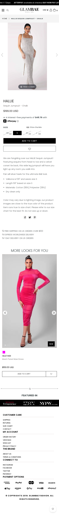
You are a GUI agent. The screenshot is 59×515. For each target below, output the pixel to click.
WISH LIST (7, 443)
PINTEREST (7, 474)
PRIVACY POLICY (9, 446)
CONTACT (7, 429)
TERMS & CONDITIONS (12, 457)
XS (7, 133)
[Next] (52, 302)
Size (22, 127)
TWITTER (6, 471)
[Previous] (7, 302)
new (51, 344)
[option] (28, 315)
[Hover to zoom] (29, 56)
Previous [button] (5, 313)
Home (4, 18)
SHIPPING (6, 420)
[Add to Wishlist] (29, 149)
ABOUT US (7, 454)
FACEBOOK (7, 468)
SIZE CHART (8, 426)
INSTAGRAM (8, 465)
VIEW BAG (7, 440)
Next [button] (54, 313)
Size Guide (36, 127)
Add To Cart (24, 374)
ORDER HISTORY (9, 437)
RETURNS (6, 423)
